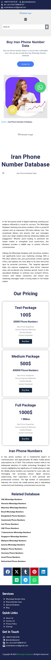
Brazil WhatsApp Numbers (12, 512)
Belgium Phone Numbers (11, 549)
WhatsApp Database (25, 654)
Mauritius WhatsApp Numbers (14, 508)
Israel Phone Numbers (10, 557)
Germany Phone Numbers (12, 553)
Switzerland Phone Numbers (13, 561)
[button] (25, 19)
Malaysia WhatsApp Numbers (13, 541)
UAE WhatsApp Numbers (11, 499)
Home (3, 122)
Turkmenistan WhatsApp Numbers (16, 532)
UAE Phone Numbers (10, 528)
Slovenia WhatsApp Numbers (13, 503)
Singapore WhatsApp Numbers (14, 536)
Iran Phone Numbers (10, 524)
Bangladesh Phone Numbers (13, 516)
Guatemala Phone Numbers (13, 520)
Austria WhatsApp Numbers (13, 545)
